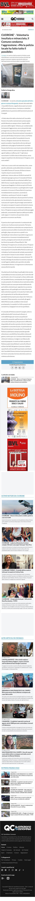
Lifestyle (21, 847)
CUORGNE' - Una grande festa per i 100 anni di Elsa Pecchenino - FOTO (17, 600)
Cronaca (31, 29)
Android (28, 840)
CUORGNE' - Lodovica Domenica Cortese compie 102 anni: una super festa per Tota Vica (17, 544)
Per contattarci (5, 860)
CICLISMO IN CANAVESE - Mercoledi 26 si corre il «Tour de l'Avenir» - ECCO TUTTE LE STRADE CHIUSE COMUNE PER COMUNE (21, 791)
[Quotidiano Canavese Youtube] (16, 870)
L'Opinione (9, 852)
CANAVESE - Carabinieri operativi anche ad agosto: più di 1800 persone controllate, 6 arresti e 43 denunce (17, 723)
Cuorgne (3, 55)
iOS (24, 840)
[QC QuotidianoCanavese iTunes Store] (8, 878)
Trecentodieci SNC (14, 893)
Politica (15, 847)
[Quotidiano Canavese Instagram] (12, 870)
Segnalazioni (24, 852)
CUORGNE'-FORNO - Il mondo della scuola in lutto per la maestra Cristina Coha (16, 571)
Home (3, 847)
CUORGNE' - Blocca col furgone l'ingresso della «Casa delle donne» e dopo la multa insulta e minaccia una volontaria (21, 380)
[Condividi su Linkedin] (19, 367)
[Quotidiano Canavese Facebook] (9, 870)
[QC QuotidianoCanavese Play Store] (3, 878)
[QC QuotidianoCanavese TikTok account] (19, 870)
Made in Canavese (6, 850)
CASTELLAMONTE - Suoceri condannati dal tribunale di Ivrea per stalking (21, 806)
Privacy (14, 860)
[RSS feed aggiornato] (2, 870)
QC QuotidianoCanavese (17, 886)
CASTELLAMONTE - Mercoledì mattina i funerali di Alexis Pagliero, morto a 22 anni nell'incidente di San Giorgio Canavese (15, 661)
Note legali (27, 860)
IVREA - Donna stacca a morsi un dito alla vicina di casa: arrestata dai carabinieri (20, 798)
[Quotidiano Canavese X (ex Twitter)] (5, 870)
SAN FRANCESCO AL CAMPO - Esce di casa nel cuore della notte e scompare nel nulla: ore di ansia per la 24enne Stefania (17, 754)
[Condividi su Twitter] (16, 367)
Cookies (20, 860)
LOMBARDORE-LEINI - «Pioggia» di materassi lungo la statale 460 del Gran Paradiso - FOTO (22, 813)
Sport (2, 852)
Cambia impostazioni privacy (9, 862)
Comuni (16, 852)
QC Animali (17, 850)
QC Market (25, 850)
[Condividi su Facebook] (12, 367)
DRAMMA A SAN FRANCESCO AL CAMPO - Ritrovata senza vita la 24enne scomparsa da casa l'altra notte (16, 692)
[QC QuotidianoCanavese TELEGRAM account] (23, 870)
